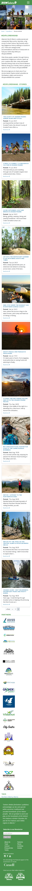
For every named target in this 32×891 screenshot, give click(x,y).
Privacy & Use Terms (9, 849)
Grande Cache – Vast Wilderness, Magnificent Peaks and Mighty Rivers (15, 591)
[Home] (9, 2)
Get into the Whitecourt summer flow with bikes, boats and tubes (16, 258)
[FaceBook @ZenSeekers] (7, 856)
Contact (7, 846)
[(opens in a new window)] (9, 620)
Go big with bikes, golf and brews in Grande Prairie (13, 211)
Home (2, 31)
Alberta (15, 797)
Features (20, 842)
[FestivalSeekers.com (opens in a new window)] (8, 876)
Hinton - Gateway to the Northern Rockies (12, 495)
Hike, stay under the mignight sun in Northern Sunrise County (16, 305)
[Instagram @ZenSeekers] (5, 856)
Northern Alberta (7, 797)
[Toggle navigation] (28, 2)
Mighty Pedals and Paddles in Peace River (14, 352)
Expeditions (9, 31)
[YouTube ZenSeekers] (10, 856)
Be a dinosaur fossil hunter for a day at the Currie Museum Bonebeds (15, 448)
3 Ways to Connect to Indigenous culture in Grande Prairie (16, 164)
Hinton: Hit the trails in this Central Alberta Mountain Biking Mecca (16, 543)
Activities (20, 846)
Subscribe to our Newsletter (13, 829)
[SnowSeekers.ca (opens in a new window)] (20, 876)
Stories (19, 848)
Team (6, 844)
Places (19, 844)
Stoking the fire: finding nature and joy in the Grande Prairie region (15, 400)
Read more (6, 129)
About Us (7, 842)
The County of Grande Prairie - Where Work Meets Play (15, 117)
